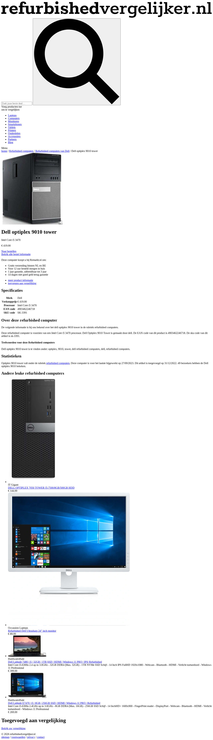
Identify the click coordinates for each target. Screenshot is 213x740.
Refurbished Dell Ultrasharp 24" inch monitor (32, 630)
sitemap (5, 737)
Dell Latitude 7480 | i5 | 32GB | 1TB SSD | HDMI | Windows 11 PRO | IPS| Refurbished (55, 661)
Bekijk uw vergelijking (13, 728)
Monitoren (13, 121)
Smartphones (15, 124)
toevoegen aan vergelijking (22, 283)
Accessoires (14, 136)
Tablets (11, 127)
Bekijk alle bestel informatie (16, 254)
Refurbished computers (21, 151)
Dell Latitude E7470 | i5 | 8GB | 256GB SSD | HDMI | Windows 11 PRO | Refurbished (54, 703)
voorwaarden (18, 737)
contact (40, 737)
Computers (13, 118)
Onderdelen (14, 133)
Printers (12, 130)
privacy (31, 737)
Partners (12, 139)
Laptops (12, 115)
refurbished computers (58, 363)
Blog (10, 142)
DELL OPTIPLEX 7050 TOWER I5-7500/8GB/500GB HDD (41, 487)
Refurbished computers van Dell (52, 151)
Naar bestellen (8, 251)
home (4, 151)
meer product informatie (20, 280)
